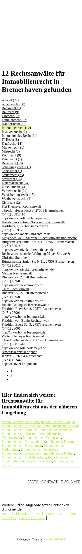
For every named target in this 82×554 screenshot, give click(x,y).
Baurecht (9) (10, 112)
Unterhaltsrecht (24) (15, 183)
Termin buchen (42, 513)
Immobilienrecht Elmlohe (19, 430)
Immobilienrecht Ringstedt (39, 449)
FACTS (33, 481)
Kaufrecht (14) (12, 143)
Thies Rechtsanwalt (15, 289)
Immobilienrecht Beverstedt (33, 461)
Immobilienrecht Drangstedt (42, 437)
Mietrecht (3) (11, 151)
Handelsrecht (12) (14, 124)
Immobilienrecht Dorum (57, 441)
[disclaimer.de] (37, 39)
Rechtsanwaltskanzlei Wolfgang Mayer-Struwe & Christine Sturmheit (36, 255)
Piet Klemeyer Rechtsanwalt (21, 206)
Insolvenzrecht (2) (14, 132)
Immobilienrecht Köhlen (57, 453)
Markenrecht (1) (13, 147)
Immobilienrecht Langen (58, 422)
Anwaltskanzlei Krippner (19, 352)
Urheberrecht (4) (13, 187)
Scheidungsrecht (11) (16, 167)
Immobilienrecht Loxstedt (61, 426)
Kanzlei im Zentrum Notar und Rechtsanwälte (33, 222)
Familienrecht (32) (14, 120)
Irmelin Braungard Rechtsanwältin (25, 305)
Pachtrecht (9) (11, 155)
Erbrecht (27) (11, 116)
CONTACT (49, 481)
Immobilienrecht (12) (16, 128)
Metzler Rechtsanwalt (17, 273)
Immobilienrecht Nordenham (22, 426)
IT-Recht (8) (10, 139)
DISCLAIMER (70, 481)
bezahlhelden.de (15, 513)
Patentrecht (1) (12, 159)
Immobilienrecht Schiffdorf (20, 422)
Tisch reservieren (32, 518)
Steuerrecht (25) (13, 175)
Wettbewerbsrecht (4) (16, 198)
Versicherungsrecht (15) (18, 194)
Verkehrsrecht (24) (14, 191)
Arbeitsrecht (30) (13, 104)
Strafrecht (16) (12, 179)
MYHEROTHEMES (54, 539)
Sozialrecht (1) (12, 171)
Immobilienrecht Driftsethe (20, 453)
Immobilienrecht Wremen (55, 430)
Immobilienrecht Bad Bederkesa (24, 457)
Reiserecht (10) (12, 163)
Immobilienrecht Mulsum (19, 434)
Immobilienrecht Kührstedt (20, 441)
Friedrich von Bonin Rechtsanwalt (25, 320)
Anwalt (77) (10, 100)
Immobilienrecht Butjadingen (22, 445)
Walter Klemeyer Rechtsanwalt (23, 336)
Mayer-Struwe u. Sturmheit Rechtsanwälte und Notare (39, 238)
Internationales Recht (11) (19, 135)
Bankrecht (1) (11, 108)
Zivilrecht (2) (11, 202)
